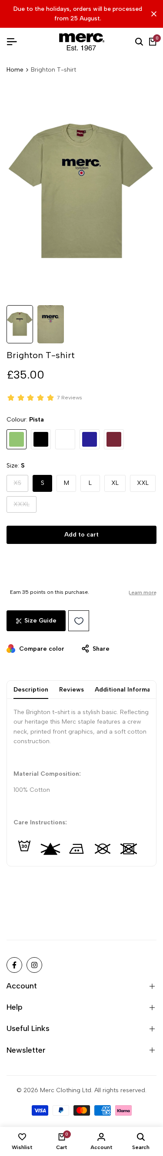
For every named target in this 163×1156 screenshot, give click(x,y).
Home (15, 69)
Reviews (71, 689)
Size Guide (40, 620)
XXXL (25, 506)
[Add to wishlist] (78, 620)
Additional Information (128, 689)
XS (20, 485)
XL (115, 483)
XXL (143, 483)
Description (30, 689)
